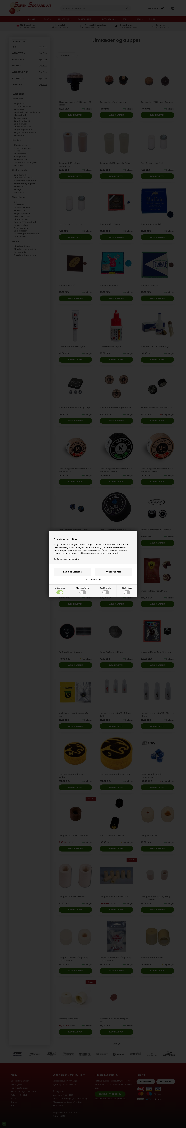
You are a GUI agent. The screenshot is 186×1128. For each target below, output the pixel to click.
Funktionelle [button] (105, 588)
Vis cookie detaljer (93, 579)
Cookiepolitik (113, 553)
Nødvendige (59, 588)
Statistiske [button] (127, 588)
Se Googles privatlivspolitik (66, 559)
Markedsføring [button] (82, 588)
